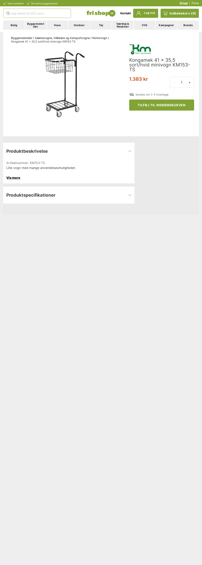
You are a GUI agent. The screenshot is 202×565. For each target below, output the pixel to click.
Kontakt (125, 13)
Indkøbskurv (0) (182, 13)
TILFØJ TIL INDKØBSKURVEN (161, 105)
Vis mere (13, 178)
